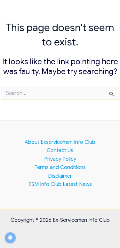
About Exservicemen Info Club (60, 142)
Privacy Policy (60, 159)
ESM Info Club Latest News (60, 184)
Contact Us (60, 150)
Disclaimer (60, 176)
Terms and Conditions (60, 167)
